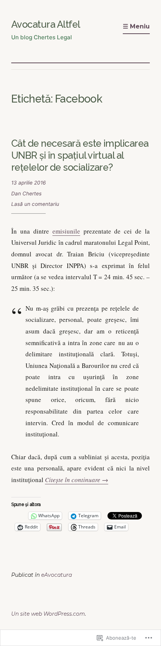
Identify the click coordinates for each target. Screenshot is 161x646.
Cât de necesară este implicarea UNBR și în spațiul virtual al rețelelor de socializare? (80, 155)
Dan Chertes (26, 193)
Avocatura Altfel (45, 24)
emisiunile (66, 231)
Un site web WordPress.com (48, 613)
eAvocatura (56, 575)
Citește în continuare (76, 479)
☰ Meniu (136, 26)
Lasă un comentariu (35, 204)
